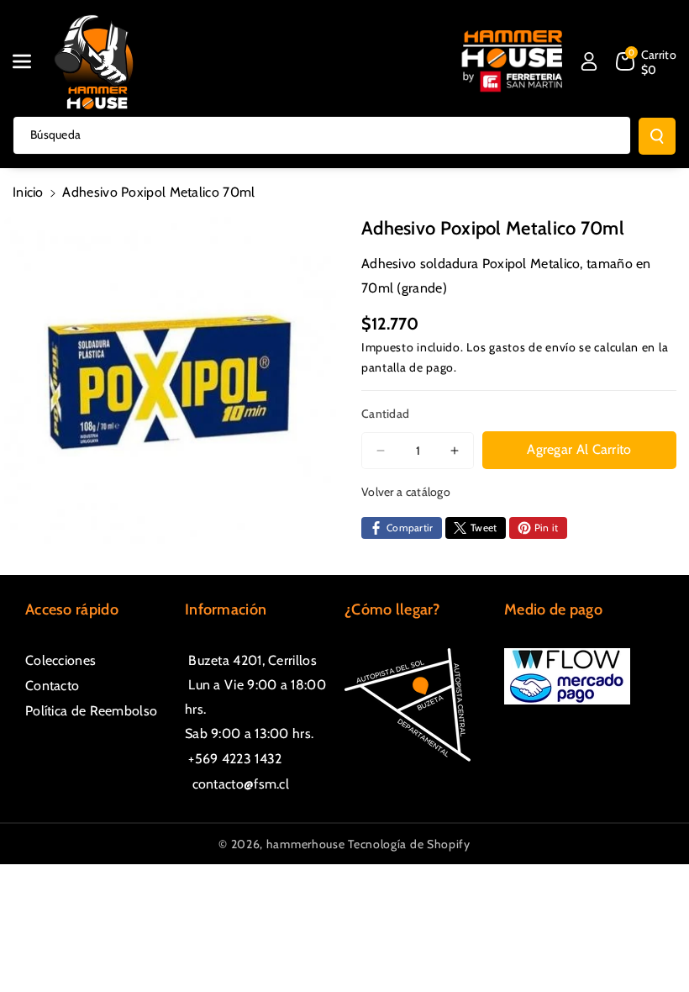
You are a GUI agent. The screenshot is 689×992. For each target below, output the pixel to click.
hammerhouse (305, 844)
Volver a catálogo (405, 491)
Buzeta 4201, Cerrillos (251, 660)
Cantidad (385, 413)
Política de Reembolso (91, 711)
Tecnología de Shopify (409, 844)
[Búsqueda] (657, 136)
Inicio (28, 192)
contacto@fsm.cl (237, 784)
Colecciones (60, 660)
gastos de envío (532, 347)
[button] (31, 61)
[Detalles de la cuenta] (589, 61)
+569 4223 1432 (233, 759)
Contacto (52, 686)
